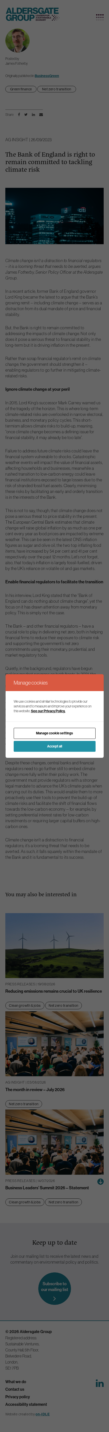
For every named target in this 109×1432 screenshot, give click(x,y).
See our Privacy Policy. (48, 711)
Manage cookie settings (54, 733)
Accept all (54, 746)
